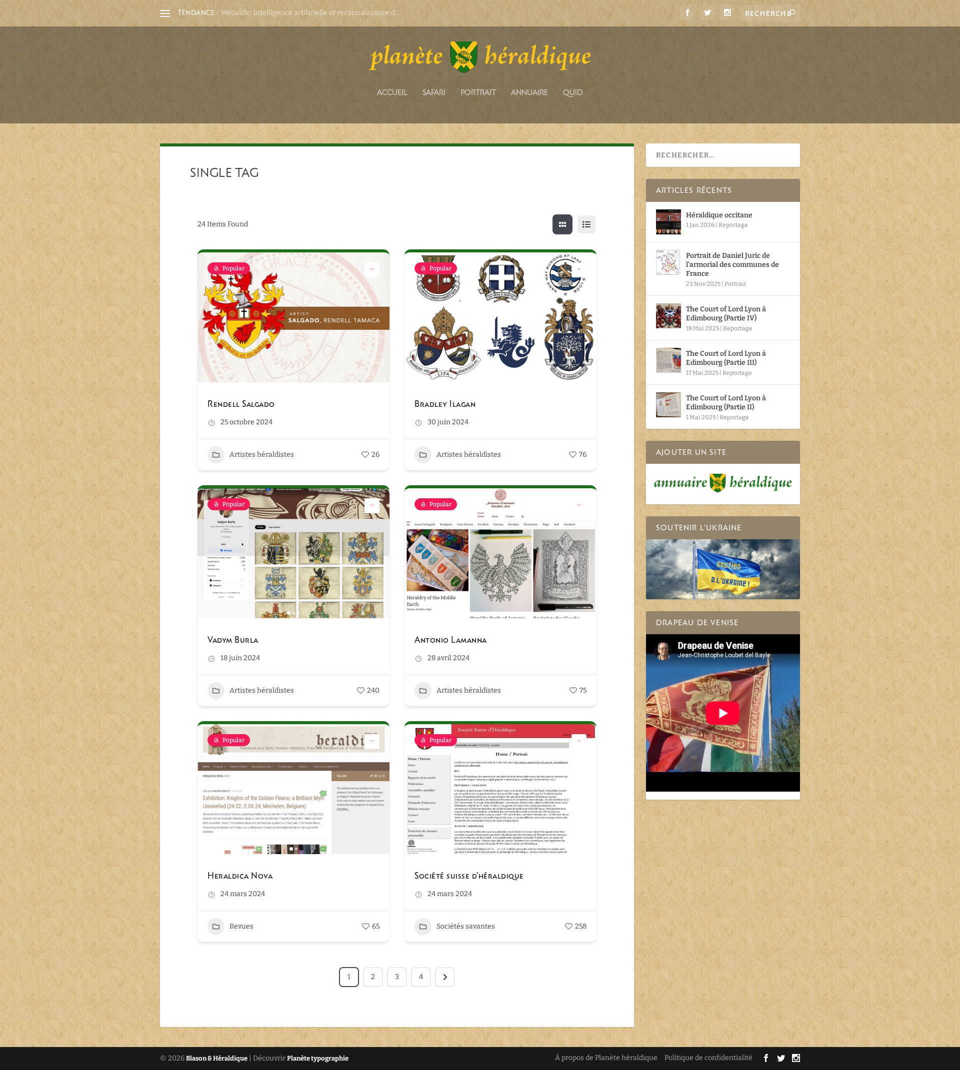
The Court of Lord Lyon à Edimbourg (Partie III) (726, 358)
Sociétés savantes (465, 926)
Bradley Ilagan (445, 403)
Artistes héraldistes (262, 454)
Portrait (478, 92)
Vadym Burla (233, 639)
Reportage (733, 224)
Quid (573, 92)
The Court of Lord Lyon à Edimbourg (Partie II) (726, 402)
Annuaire (529, 92)
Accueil (392, 92)
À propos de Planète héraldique (606, 1058)
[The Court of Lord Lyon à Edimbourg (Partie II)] (668, 404)
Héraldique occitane (719, 215)
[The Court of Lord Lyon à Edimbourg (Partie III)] (668, 360)
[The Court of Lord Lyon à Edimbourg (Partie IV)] (668, 315)
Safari (434, 92)
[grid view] (562, 224)
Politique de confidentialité (708, 1058)
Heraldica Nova (240, 875)
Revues (242, 926)
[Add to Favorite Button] (372, 269)
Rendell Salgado (241, 403)
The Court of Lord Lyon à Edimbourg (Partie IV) (726, 313)
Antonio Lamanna (450, 639)
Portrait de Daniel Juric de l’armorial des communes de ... (312, 12)
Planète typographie (317, 1058)
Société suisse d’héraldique (469, 875)
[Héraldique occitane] (668, 221)
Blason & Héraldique (217, 1058)
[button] (210, 317)
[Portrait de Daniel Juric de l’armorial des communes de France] (668, 262)
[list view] (586, 224)
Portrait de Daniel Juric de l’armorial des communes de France (732, 264)
